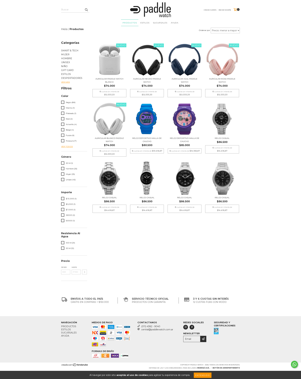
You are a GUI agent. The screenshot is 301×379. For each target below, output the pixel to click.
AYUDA (174, 23)
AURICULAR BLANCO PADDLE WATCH (109, 139)
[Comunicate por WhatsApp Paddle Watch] (294, 364)
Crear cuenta (210, 10)
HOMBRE (66, 58)
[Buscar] (86, 10)
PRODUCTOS (130, 23)
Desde (64, 267)
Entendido (202, 375)
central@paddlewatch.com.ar (157, 329)
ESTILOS (144, 23)
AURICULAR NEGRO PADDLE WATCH (147, 80)
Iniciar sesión (225, 10)
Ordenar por (204, 30)
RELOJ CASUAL (222, 138)
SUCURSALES (160, 23)
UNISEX (65, 62)
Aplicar (84, 272)
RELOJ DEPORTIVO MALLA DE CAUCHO (147, 139)
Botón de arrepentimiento (226, 368)
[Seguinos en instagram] (185, 327)
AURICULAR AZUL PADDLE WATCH (184, 80)
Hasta (74, 267)
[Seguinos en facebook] (192, 327)
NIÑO (64, 66)
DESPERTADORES (71, 78)
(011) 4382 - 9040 (150, 326)
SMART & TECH (69, 50)
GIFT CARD (67, 70)
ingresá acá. (203, 368)
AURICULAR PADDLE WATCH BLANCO (109, 80)
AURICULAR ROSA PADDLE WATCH (222, 80)
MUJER (65, 54)
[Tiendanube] (75, 366)
